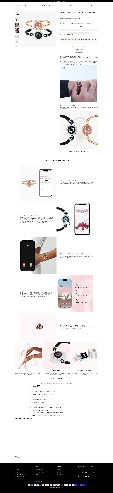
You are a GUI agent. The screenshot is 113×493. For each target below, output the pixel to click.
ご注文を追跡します (39, 469)
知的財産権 (59, 472)
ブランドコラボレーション (19, 472)
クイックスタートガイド (40, 472)
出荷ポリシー (38, 478)
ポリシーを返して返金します (41, 479)
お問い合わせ (38, 476)
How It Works (62, 5)
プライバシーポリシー (61, 470)
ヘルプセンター (38, 470)
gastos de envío (64, 18)
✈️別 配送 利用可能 (79, 49)
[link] (18, 5)
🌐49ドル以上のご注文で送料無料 (79, 46)
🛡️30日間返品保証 (79, 52)
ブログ (16, 470)
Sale (56, 5)
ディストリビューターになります (20, 474)
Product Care (38, 474)
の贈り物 (43, 5)
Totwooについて (17, 469)
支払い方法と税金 (60, 474)
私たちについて (71, 5)
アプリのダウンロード (40, 481)
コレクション (50, 5)
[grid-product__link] (25, 433)
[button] (62, 21)
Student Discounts (18, 478)
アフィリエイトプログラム (19, 476)
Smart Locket (36, 5)
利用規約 (58, 469)
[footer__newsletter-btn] (94, 472)
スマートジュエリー (26, 5)
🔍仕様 (79, 43)
